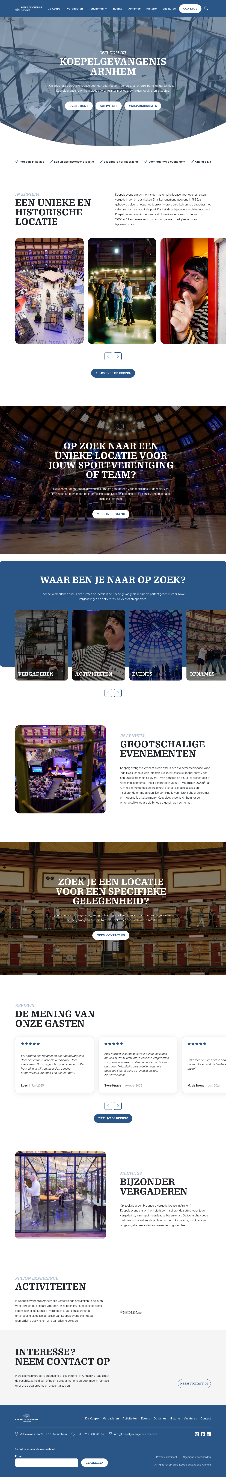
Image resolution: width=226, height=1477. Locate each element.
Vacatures (190, 1418)
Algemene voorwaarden (197, 1456)
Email (18, 1456)
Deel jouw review (113, 1118)
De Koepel (92, 1418)
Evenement (78, 106)
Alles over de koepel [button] (113, 373)
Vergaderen (111, 1418)
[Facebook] (203, 1435)
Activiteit (108, 106)
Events (145, 1418)
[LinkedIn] (209, 1435)
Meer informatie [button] (111, 514)
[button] (190, 8)
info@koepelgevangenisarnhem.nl (135, 1434)
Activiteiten (130, 1418)
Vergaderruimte (143, 106)
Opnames (159, 1418)
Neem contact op (194, 1383)
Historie (175, 1418)
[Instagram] (197, 1435)
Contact (205, 1418)
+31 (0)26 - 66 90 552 (90, 1434)
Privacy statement (166, 1456)
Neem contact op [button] (111, 935)
